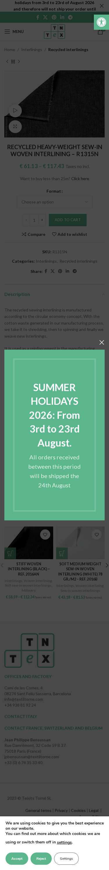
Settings (66, 858)
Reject (41, 858)
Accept (16, 858)
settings (64, 842)
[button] (101, 22)
